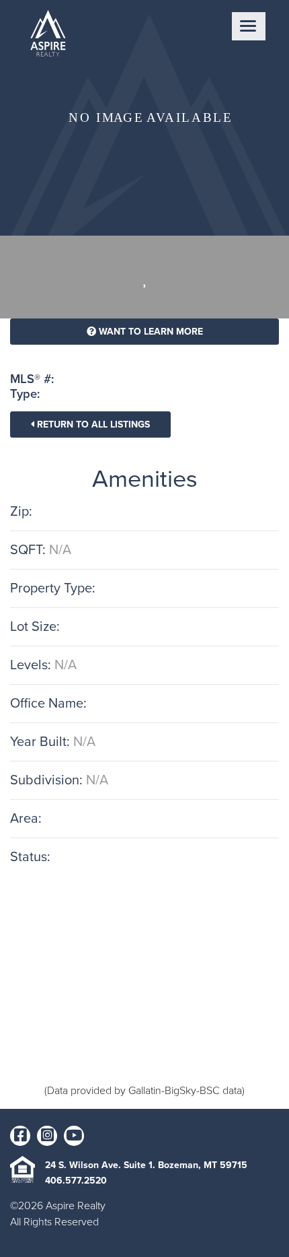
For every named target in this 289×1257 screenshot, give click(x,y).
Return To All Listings (92, 424)
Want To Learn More (149, 331)
